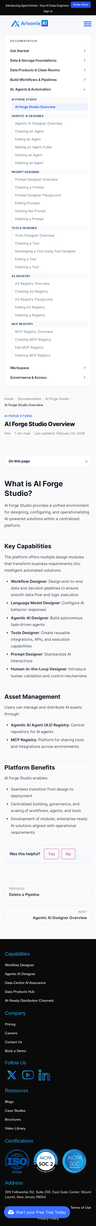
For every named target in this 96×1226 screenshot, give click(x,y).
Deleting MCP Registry (33, 355)
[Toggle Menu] (88, 24)
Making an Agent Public (33, 147)
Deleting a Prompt (29, 219)
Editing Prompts (27, 203)
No (68, 853)
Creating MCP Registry (33, 339)
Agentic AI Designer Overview (38, 123)
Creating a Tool (27, 243)
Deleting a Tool (27, 267)
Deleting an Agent (29, 163)
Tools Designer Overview (34, 235)
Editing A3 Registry (30, 307)
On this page (19, 461)
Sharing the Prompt (30, 211)
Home (9, 399)
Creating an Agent (29, 131)
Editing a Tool (25, 259)
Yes (51, 853)
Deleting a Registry (30, 315)
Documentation (29, 399)
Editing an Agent (28, 139)
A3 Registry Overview (32, 283)
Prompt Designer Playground (38, 195)
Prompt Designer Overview (36, 179)
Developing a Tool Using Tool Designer (45, 251)
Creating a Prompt (29, 187)
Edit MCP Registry (29, 347)
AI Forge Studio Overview (35, 107)
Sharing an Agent (28, 155)
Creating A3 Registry (31, 291)
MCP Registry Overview (34, 332)
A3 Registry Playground (33, 299)
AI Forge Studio (57, 399)
